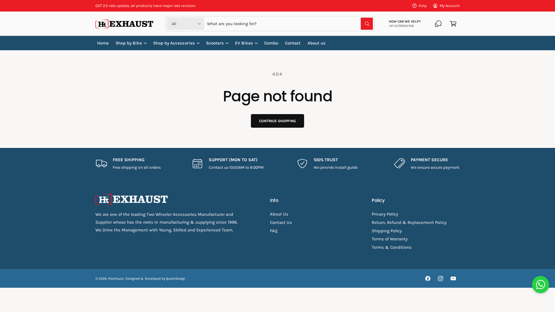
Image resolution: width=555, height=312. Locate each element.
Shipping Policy (387, 230)
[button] (453, 23)
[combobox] (290, 23)
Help (423, 5)
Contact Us (281, 222)
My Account (450, 5)
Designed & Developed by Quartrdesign (155, 278)
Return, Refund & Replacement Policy (409, 222)
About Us (279, 214)
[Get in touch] (438, 23)
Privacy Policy (385, 214)
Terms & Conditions (392, 247)
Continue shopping (277, 121)
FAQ (274, 230)
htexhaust (115, 278)
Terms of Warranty (390, 239)
